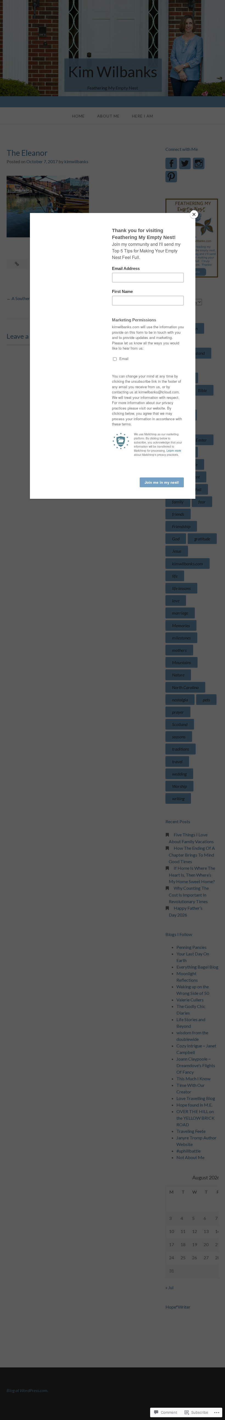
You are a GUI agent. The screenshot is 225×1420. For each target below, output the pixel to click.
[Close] (194, 214)
